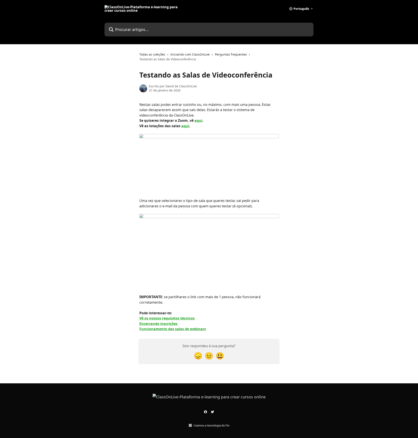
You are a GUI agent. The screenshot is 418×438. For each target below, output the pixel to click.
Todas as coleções (152, 54)
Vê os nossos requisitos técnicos (167, 318)
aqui (198, 120)
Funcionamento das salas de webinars (172, 328)
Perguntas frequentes (231, 54)
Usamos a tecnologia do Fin (211, 425)
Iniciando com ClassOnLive (190, 54)
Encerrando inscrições (158, 323)
